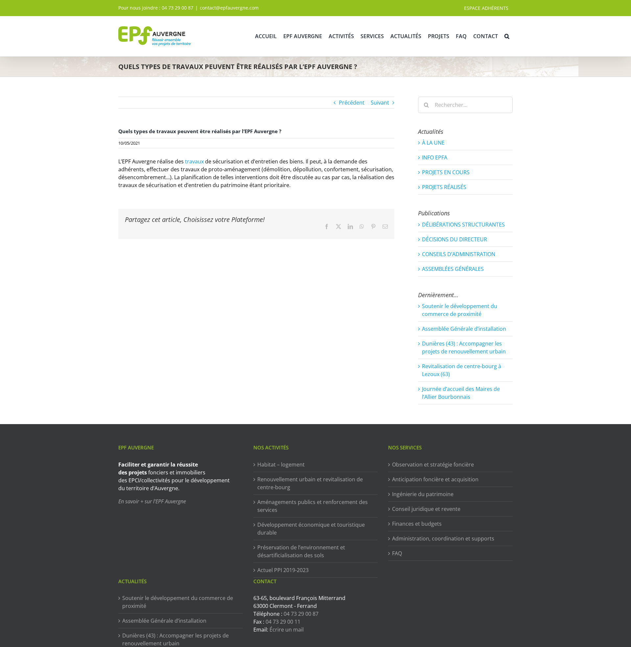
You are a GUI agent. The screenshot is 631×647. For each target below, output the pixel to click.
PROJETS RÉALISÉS (444, 187)
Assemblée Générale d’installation (464, 328)
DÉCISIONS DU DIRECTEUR (454, 239)
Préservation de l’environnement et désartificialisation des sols (301, 551)
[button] (507, 36)
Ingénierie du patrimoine (423, 494)
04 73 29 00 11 (283, 621)
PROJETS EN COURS (446, 172)
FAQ (397, 553)
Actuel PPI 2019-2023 (283, 570)
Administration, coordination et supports (443, 538)
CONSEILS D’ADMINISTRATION (458, 254)
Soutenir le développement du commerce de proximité (177, 602)
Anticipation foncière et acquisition (435, 479)
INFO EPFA (434, 157)
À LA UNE (433, 142)
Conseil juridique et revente (426, 509)
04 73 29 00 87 (177, 8)
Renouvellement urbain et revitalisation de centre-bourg (310, 483)
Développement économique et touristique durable (311, 528)
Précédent (351, 102)
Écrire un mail (286, 629)
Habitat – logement (281, 464)
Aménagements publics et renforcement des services (312, 506)
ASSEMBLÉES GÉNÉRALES (453, 269)
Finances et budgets (417, 523)
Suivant (380, 102)
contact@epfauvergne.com (229, 8)
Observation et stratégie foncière (433, 464)
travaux (194, 161)
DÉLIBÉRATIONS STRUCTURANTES (463, 224)
